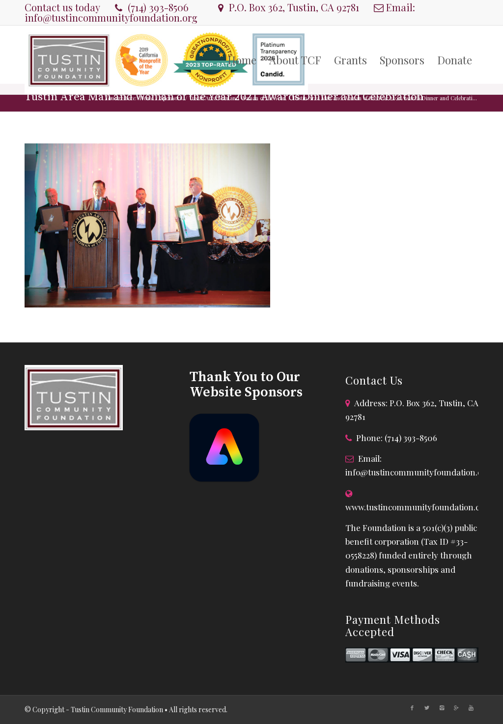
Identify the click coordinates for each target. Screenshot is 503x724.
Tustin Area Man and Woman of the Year (237, 98)
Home (146, 98)
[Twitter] (426, 707)
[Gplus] (456, 707)
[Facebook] (412, 707)
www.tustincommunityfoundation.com (418, 506)
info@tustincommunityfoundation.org (111, 17)
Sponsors (171, 98)
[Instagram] (441, 707)
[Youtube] (471, 707)
